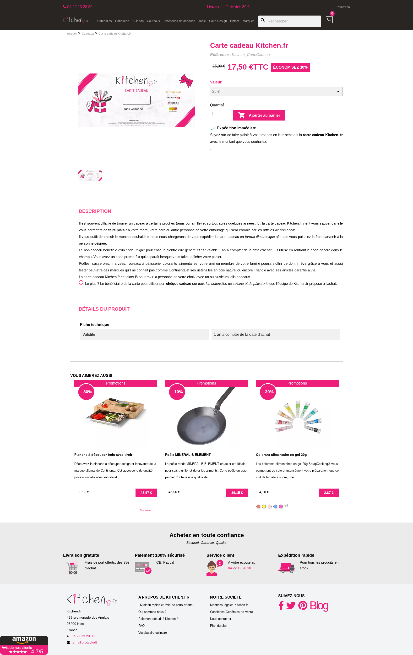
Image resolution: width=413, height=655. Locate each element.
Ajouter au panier (259, 115)
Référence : (220, 55)
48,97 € (146, 493)
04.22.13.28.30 (239, 568)
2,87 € (329, 493)
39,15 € (237, 493)
